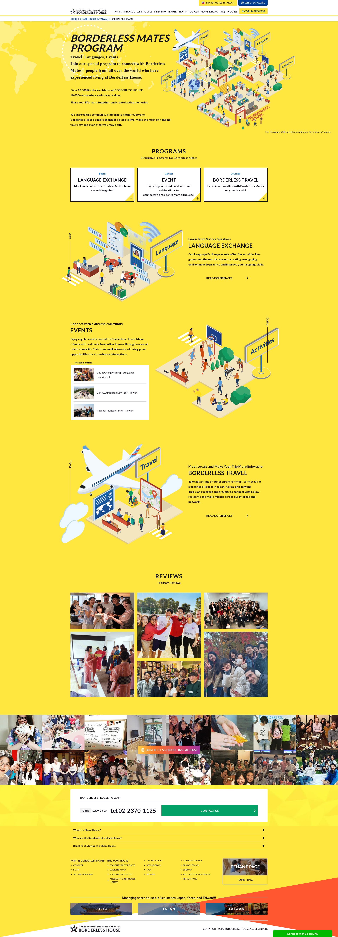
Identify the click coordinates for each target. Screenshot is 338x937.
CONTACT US (210, 810)
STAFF (76, 869)
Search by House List (121, 874)
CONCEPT (78, 865)
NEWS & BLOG (209, 11)
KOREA (101, 909)
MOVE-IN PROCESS (253, 11)
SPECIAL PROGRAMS (83, 874)
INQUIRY (232, 11)
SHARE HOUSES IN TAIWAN (94, 19)
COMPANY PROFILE (192, 860)
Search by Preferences (122, 865)
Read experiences (219, 278)
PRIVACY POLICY (191, 865)
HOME (73, 19)
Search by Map (118, 869)
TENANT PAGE (190, 879)
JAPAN (169, 909)
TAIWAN (237, 909)
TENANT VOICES (189, 11)
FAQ (222, 11)
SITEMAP (187, 869)
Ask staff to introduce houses (123, 880)
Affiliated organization (196, 874)
